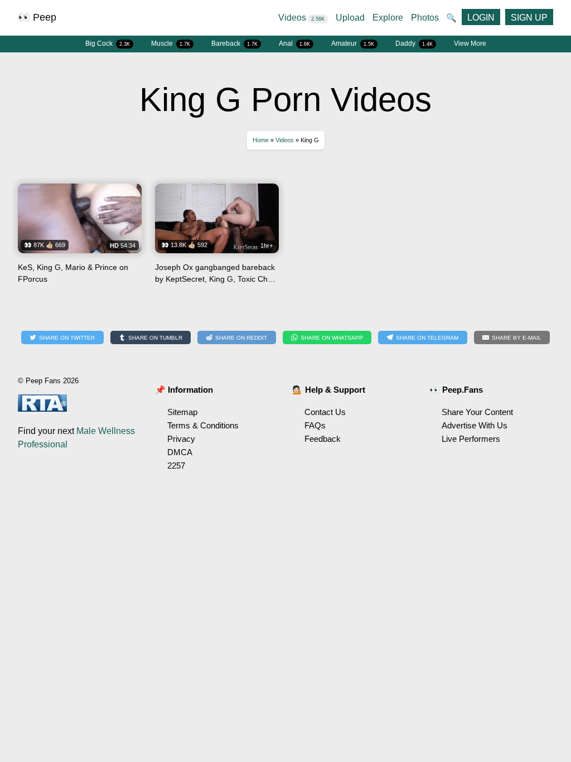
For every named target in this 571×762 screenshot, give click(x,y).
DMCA (179, 452)
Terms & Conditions (203, 425)
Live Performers (471, 438)
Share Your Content (477, 412)
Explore (387, 17)
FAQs (315, 425)
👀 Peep (37, 17)
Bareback (234, 43)
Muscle (170, 43)
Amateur (352, 43)
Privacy (181, 438)
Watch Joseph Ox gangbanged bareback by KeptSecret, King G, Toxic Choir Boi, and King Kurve (217, 238)
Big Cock (107, 43)
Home (261, 140)
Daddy (414, 43)
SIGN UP (529, 17)
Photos (425, 17)
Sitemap (182, 412)
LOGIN (481, 17)
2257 (176, 465)
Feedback (322, 438)
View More (470, 43)
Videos (301, 17)
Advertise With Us (474, 425)
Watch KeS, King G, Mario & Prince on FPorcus (79, 238)
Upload (350, 17)
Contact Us (325, 412)
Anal (294, 43)
